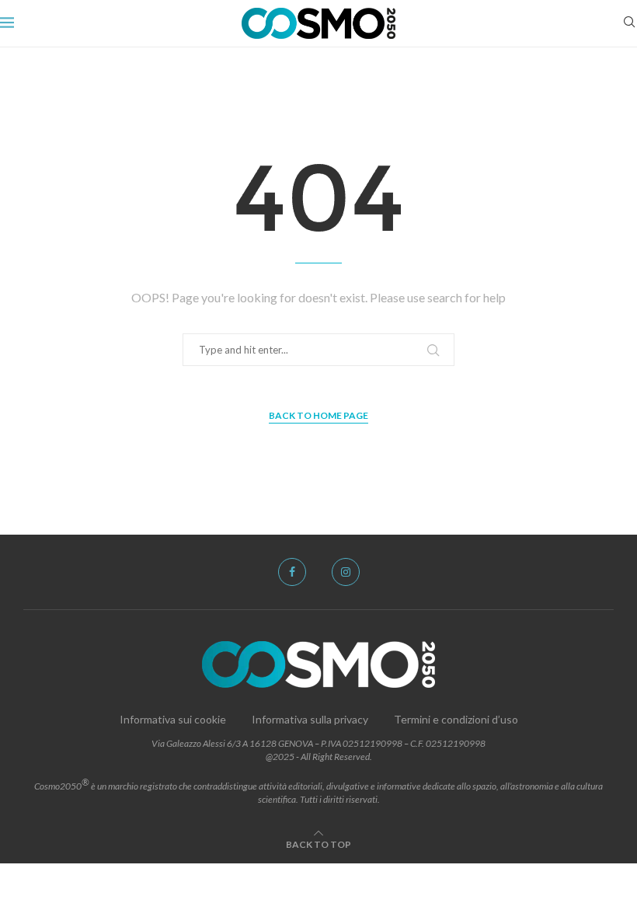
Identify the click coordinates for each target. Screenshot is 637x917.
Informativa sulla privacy (310, 719)
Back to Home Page (318, 415)
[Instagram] (346, 572)
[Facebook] (292, 572)
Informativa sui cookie (173, 719)
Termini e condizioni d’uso (456, 719)
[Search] (629, 23)
